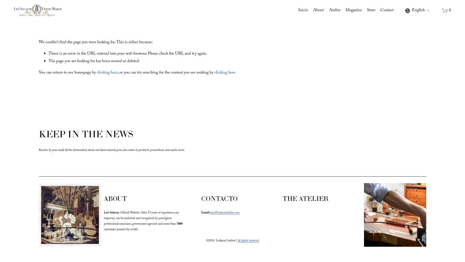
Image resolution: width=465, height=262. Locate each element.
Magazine (354, 10)
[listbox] (417, 11)
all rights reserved (248, 241)
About (318, 10)
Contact (387, 10)
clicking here (107, 72)
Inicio (303, 10)
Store (371, 10)
